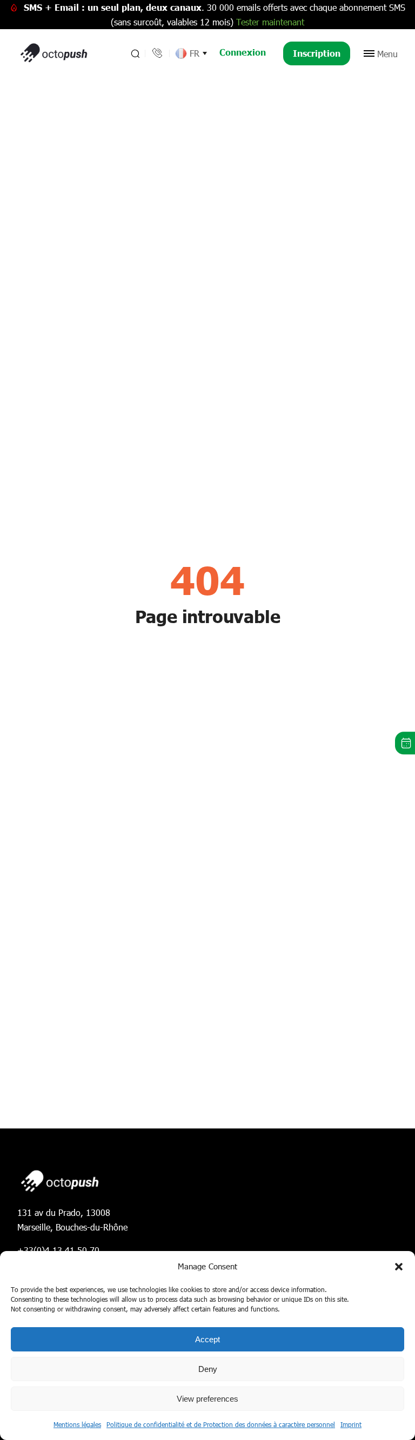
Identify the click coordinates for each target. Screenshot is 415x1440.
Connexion (242, 52)
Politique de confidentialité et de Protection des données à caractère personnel (220, 1424)
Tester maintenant (270, 22)
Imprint (351, 1424)
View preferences (207, 1398)
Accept (207, 1339)
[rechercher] (134, 53)
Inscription (316, 53)
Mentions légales (77, 1424)
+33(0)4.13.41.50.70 (58, 1250)
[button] (398, 1266)
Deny (207, 1369)
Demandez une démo (405, 743)
